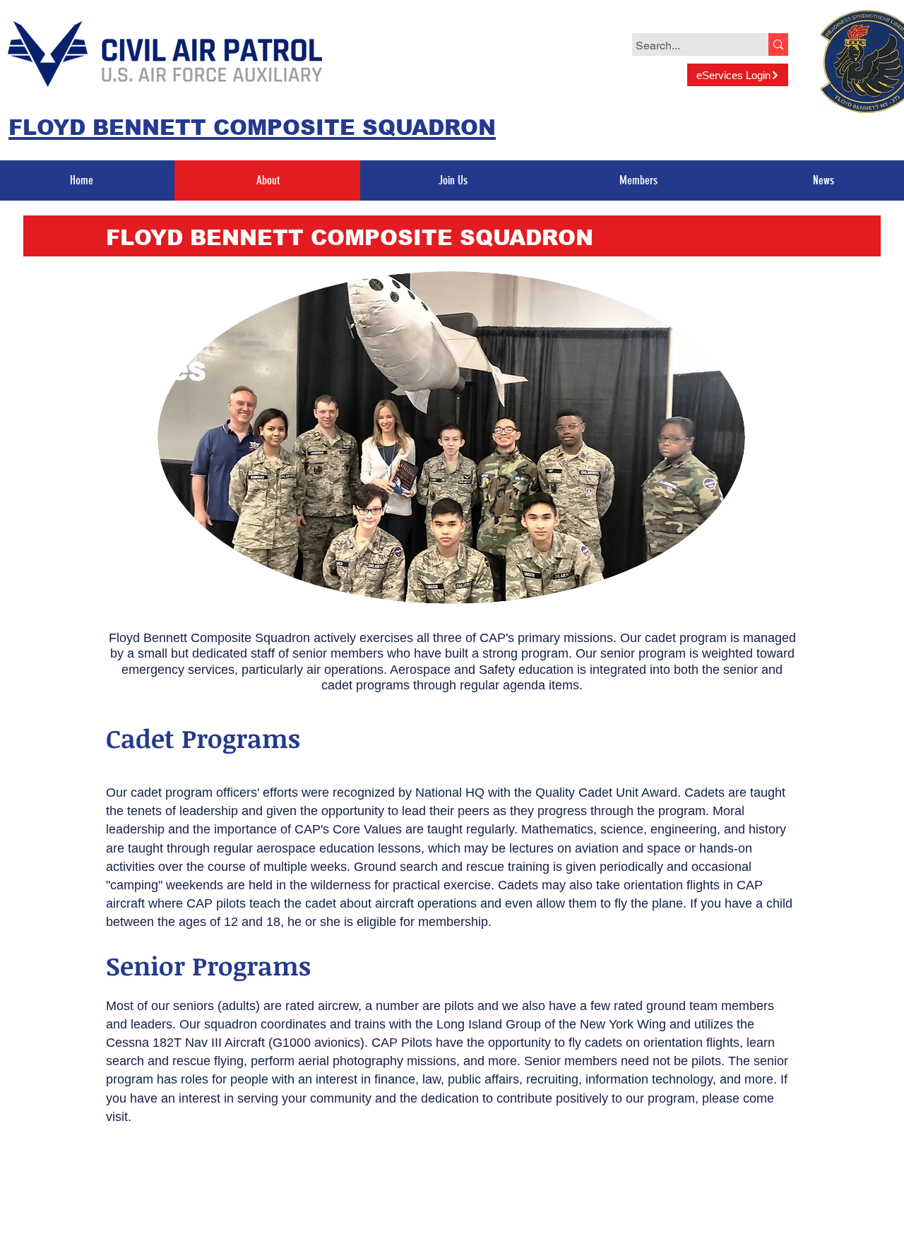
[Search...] (778, 44)
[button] (452, 180)
